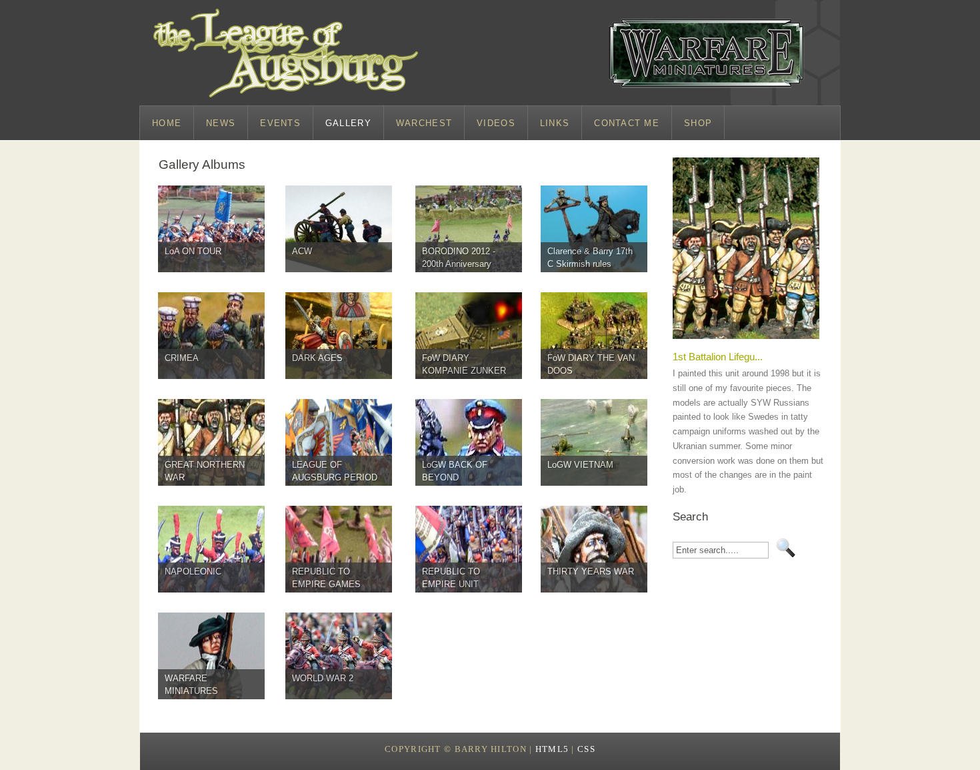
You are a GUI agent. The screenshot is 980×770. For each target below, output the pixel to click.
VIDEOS (496, 123)
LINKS (554, 123)
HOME (166, 123)
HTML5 (552, 749)
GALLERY (348, 123)
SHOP (698, 123)
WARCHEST (424, 123)
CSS (586, 749)
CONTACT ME (626, 123)
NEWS (220, 123)
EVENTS (280, 123)
